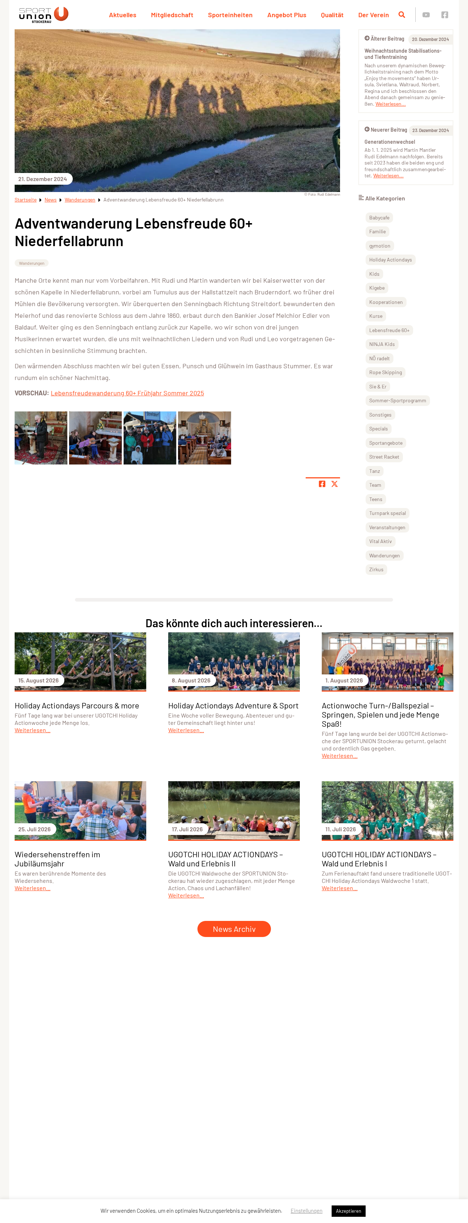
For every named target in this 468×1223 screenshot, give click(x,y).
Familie (377, 231)
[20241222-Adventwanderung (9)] (204, 437)
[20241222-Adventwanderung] (41, 437)
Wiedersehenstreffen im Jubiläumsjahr (57, 858)
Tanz (374, 471)
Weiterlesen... (390, 104)
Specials (378, 428)
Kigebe (377, 288)
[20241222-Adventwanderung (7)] (150, 437)
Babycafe (379, 217)
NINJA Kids (382, 344)
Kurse (375, 316)
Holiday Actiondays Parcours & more (77, 705)
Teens (375, 499)
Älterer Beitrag (387, 38)
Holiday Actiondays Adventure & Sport (233, 705)
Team (375, 485)
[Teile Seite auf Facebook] (322, 483)
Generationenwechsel (390, 142)
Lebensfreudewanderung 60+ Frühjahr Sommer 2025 (127, 393)
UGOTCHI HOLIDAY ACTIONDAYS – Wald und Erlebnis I (379, 858)
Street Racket (384, 457)
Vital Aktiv (380, 541)
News (51, 199)
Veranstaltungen (387, 527)
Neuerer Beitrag (389, 130)
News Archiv (234, 928)
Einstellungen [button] (306, 1210)
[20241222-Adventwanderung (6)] (95, 437)
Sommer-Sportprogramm (397, 400)
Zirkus (376, 569)
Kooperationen (386, 302)
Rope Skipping (385, 372)
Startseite (26, 199)
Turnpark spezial (387, 513)
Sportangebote (386, 443)
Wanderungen (80, 199)
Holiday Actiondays (390, 259)
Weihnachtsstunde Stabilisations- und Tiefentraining (403, 54)
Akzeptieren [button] (348, 1211)
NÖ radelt (379, 358)
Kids (374, 274)
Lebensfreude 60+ (389, 330)
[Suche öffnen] (402, 14)
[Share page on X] (334, 483)
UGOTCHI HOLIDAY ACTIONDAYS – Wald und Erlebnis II (225, 858)
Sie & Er (377, 386)
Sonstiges (380, 414)
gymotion (379, 245)
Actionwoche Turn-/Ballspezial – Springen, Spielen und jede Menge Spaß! (380, 714)
